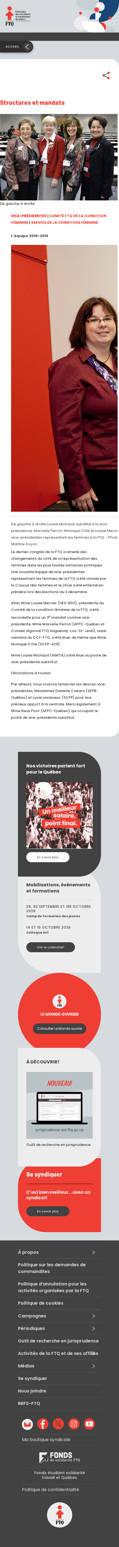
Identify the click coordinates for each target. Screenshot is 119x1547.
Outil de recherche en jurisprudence (58, 1341)
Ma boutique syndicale (46, 1439)
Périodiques (31, 1328)
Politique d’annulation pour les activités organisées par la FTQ (53, 1287)
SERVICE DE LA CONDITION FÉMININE (64, 222)
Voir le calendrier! (50, 947)
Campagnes (32, 1316)
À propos (28, 1252)
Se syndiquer (32, 1378)
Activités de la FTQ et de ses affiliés (58, 1353)
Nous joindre (32, 1391)
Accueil (12, 46)
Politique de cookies (40, 1303)
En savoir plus (48, 857)
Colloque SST (37, 932)
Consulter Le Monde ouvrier (59, 1028)
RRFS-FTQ (29, 1403)
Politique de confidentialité (50, 1489)
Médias (26, 1366)
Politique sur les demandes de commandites (52, 1268)
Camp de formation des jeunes (53, 916)
